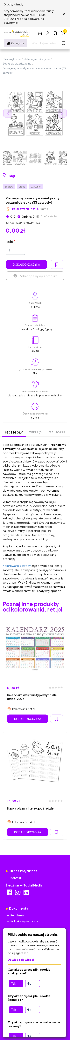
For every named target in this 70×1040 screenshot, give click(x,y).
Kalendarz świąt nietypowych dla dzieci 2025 (32, 697)
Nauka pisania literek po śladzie (30, 808)
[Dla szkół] (40, 33)
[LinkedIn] (27, 893)
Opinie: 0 (28, 216)
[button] (47, 33)
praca (22, 186)
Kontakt (15, 877)
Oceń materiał (48, 216)
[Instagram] (18, 893)
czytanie (36, 186)
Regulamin (17, 915)
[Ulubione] (55, 33)
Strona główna (12, 59)
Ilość (9, 242)
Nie (28, 983)
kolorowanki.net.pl (30, 208)
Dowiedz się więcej (21, 959)
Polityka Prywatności (24, 921)
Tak (13, 983)
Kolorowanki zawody (17, 565)
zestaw (9, 186)
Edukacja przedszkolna (17, 63)
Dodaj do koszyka (26, 264)
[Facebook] (10, 893)
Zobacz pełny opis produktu (38, 276)
